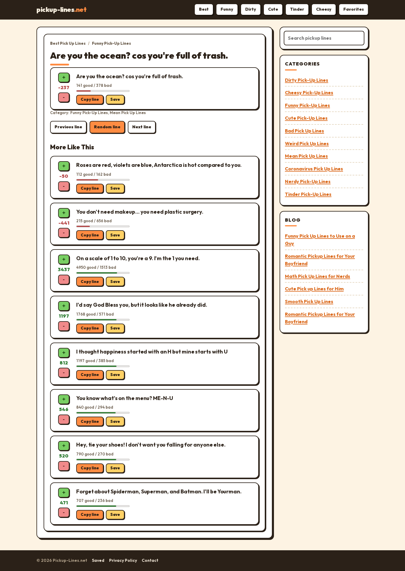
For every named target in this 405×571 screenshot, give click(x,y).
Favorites (353, 9)
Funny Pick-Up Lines (111, 43)
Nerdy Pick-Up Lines (308, 181)
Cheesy (323, 9)
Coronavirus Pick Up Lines (314, 169)
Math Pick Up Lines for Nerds (317, 276)
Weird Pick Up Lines (307, 143)
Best (204, 9)
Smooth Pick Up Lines (309, 301)
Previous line (68, 126)
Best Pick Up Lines (68, 43)
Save (115, 99)
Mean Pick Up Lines (306, 156)
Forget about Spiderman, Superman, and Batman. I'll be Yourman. (159, 491)
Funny (227, 9)
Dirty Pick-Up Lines (306, 80)
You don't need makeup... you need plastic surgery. (139, 211)
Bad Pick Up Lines (304, 131)
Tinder (297, 9)
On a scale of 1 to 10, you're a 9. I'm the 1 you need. (138, 258)
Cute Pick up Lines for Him (314, 289)
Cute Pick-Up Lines (306, 118)
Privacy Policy (123, 560)
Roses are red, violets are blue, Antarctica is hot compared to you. (159, 164)
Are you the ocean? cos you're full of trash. (129, 76)
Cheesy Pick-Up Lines (309, 92)
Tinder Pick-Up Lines (308, 194)
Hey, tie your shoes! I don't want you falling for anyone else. (151, 444)
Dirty (250, 9)
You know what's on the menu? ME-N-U (124, 398)
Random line (107, 126)
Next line (141, 126)
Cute (273, 9)
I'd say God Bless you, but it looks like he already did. (141, 304)
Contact (150, 560)
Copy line (90, 99)
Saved (98, 560)
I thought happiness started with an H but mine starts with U (152, 351)
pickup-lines (61, 9)
